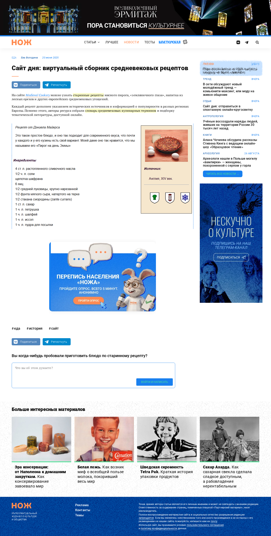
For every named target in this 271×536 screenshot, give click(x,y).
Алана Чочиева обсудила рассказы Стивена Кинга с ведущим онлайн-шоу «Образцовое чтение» (230, 143)
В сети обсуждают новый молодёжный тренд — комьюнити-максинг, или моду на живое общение (228, 89)
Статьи (90, 42)
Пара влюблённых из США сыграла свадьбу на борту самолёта (230, 70)
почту (214, 521)
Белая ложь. (101, 474)
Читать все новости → (222, 173)
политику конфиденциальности (159, 528)
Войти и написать (154, 382)
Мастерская (169, 42)
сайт (55, 328)
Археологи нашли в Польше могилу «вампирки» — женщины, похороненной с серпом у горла (230, 162)
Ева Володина (29, 57)
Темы (79, 515)
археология (211, 153)
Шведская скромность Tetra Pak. (166, 472)
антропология (213, 116)
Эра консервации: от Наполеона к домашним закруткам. (40, 476)
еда (14, 57)
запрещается (146, 518)
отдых (207, 101)
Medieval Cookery (38, 95)
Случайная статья (185, 42)
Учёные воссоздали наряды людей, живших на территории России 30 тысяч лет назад (230, 125)
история (35, 328)
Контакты (82, 510)
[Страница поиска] (257, 42)
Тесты (149, 42)
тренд (207, 79)
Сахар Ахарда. (227, 476)
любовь (208, 64)
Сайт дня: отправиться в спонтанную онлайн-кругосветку (228, 108)
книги (207, 135)
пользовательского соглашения (205, 525)
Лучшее (111, 42)
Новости (131, 42)
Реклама (82, 505)
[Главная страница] (22, 42)
